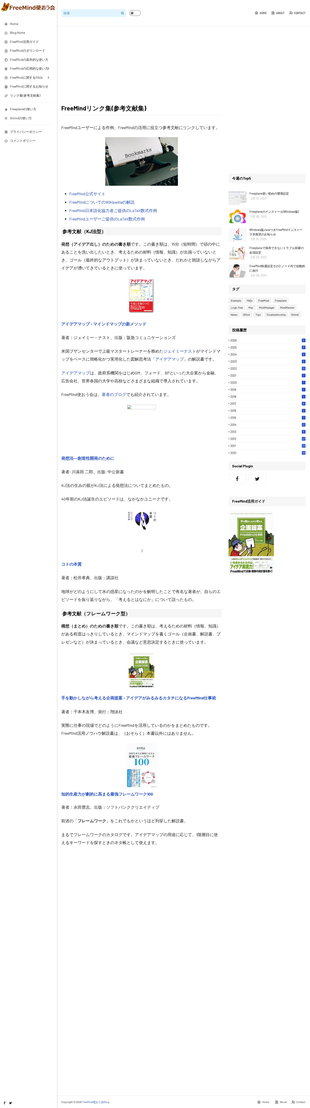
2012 (267, 439)
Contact (299, 13)
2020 (267, 382)
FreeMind (263, 300)
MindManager (266, 307)
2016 (267, 410)
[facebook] (4, 1103)
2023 (267, 361)
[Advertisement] (183, 65)
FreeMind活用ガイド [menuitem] (24, 42)
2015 (267, 418)
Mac (250, 307)
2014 (267, 425)
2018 (267, 396)
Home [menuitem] (14, 24)
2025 (267, 347)
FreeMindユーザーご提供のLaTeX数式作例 (107, 218)
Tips (258, 314)
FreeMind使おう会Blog (95, 1101)
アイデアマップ (169, 358)
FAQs (250, 300)
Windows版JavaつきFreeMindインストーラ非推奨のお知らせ (276, 232)
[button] (135, 13)
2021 (267, 375)
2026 (267, 340)
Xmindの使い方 (21, 118)
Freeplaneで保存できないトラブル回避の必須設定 (276, 250)
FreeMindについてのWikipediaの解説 (102, 202)
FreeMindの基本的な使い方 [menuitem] (29, 59)
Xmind (295, 314)
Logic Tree (237, 307)
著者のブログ (114, 394)
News (234, 314)
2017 (267, 403)
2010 (267, 453)
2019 (267, 389)
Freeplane (280, 300)
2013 (267, 432)
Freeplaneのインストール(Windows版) (274, 211)
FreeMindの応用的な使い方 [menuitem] (29, 68)
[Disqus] (141, 917)
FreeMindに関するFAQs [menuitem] (26, 77)
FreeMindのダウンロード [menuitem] (27, 50)
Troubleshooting (275, 314)
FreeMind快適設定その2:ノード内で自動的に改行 (277, 268)
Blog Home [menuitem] (17, 32)
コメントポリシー (22, 140)
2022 (267, 368)
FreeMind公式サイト (87, 193)
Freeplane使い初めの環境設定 (269, 193)
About (280, 13)
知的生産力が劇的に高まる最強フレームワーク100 (107, 793)
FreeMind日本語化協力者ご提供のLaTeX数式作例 (113, 210)
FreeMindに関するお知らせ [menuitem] (29, 86)
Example (236, 300)
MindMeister (287, 307)
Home (263, 13)
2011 (267, 446)
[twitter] (10, 1103)
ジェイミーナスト (179, 351)
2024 (267, 354)
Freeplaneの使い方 (23, 109)
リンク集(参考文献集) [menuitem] (25, 95)
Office (246, 314)
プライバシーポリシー (26, 132)
